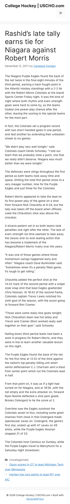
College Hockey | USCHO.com (34, 5)
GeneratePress (35, 498)
